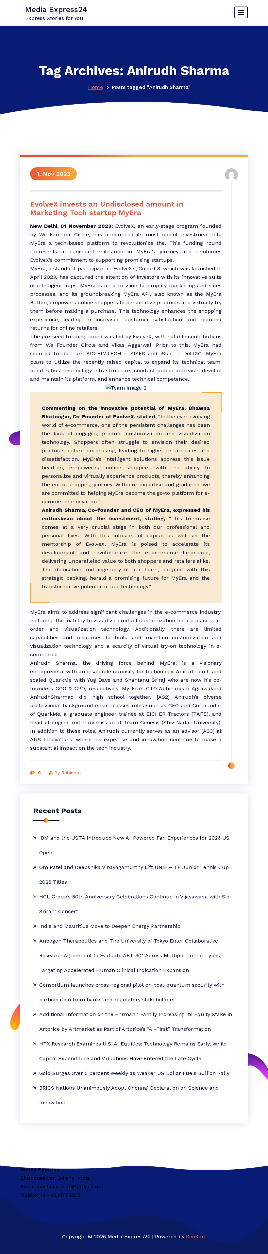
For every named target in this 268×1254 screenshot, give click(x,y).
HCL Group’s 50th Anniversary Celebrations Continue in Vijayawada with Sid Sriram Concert (134, 904)
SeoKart (196, 1236)
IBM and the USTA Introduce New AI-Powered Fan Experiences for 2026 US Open (134, 845)
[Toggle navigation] (241, 12)
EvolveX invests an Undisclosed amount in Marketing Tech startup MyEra (107, 208)
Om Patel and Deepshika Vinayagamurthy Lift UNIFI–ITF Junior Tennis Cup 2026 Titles (134, 874)
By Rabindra (67, 772)
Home (95, 87)
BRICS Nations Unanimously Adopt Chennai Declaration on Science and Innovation (129, 1095)
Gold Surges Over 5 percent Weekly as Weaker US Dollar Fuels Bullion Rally (134, 1073)
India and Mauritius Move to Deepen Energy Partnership (109, 926)
